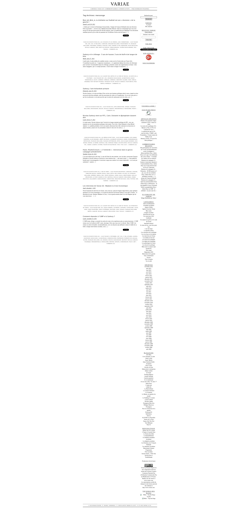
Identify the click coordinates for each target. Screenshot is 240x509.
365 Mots (148, 354)
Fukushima (93, 45)
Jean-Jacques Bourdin (127, 141)
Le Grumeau (148, 392)
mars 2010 (149, 317)
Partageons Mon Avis (148, 403)
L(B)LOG (148, 387)
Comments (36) (113, 49)
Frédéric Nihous (96, 175)
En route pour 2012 (94, 42)
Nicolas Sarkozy (90, 47)
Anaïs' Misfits (148, 360)
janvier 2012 (148, 277)
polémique (88, 241)
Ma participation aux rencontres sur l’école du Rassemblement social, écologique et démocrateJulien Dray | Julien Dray (148, 151)
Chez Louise (148, 365)
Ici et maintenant (148, 380)
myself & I (149, 248)
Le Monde (95, 142)
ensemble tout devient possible (94, 81)
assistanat (87, 238)
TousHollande (148, 457)
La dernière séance (149, 230)
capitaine (123, 207)
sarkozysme (110, 178)
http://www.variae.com (148, 487)
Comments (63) (132, 144)
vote (118, 144)
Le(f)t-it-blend (149, 399)
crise (129, 79)
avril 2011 (148, 293)
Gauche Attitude (148, 376)
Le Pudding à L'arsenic (149, 398)
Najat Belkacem (133, 45)
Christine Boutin (91, 173)
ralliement (93, 178)
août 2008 (148, 349)
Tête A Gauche (149, 259)
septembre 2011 (149, 284)
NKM (97, 47)
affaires (129, 236)
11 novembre (113, 236)
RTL (85, 144)
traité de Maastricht (109, 144)
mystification (122, 142)
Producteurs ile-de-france (148, 461)
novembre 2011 (149, 281)
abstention (121, 171)
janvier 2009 (148, 342)
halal (121, 175)
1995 (86, 43)
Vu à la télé (149, 261)
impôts (90, 211)
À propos (148, 24)
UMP (137, 178)
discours (112, 209)
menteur (110, 177)
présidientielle (96, 241)
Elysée (85, 239)
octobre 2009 (148, 326)
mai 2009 (148, 335)
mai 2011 (148, 292)
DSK (116, 173)
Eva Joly (124, 173)
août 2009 (148, 329)
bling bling (94, 238)
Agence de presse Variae (148, 209)
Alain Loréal (148, 358)
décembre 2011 (149, 279)
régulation (112, 211)
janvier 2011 (148, 299)
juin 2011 (148, 290)
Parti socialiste (149, 452)
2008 (99, 207)
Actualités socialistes (148, 205)
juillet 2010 (149, 309)
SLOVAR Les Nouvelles (148, 417)
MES (106, 142)
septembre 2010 (149, 306)
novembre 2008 (149, 345)
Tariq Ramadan (114, 47)
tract (131, 241)
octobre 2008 (148, 347)
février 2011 (149, 297)
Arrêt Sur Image (105, 139)
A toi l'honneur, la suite (148, 356)
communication (111, 238)
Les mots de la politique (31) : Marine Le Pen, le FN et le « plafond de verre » (149, 127)
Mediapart (124, 45)
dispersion (120, 238)
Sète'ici (149, 415)
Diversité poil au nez (148, 214)
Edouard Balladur (114, 43)
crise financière (93, 209)
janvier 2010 (148, 320)
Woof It (149, 424)
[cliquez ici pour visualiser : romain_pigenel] (148, 111)
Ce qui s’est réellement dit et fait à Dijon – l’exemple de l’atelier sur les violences (149, 156)
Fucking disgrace (148, 374)
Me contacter (148, 26)
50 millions (97, 43)
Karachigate (117, 239)
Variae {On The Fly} (148, 421)
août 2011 (148, 286)
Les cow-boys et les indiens (108, 42)
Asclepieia (148, 363)
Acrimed (126, 137)
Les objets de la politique (148, 241)
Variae (120, 4)
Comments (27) (129, 211)
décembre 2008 (149, 344)
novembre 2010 (149, 302)
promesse (108, 83)
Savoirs (149, 257)
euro (117, 209)
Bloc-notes (149, 211)
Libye (109, 45)
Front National (109, 175)
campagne (104, 43)
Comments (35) (110, 243)
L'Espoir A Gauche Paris (148, 432)
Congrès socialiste (148, 212)
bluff (95, 79)
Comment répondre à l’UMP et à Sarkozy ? (99, 216)
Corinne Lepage (101, 173)
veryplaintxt (122, 505)
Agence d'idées (149, 207)
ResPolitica (149, 414)
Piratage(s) (149, 407)
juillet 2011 (149, 288)
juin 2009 (148, 333)
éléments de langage (130, 238)
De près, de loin (148, 367)
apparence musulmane (114, 78)
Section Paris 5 (149, 455)
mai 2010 (148, 313)
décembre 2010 (149, 300)
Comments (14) (114, 180)
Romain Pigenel (150, 467)
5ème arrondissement (148, 203)
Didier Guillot (148, 371)
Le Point (95, 177)
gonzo (116, 175)
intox (118, 141)
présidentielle (119, 108)
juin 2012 (148, 268)
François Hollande (97, 141)
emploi (134, 79)
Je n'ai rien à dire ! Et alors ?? (149, 381)
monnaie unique (113, 142)
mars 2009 (149, 338)
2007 (89, 43)
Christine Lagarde (121, 79)
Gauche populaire (148, 378)
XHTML (145, 505)
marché (94, 211)
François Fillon (109, 81)
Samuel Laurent (92, 144)
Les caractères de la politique (148, 232)
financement (124, 43)
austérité (116, 207)
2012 (92, 43)
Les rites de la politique (148, 245)
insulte (101, 108)
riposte (117, 241)
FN (129, 43)
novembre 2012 (149, 266)
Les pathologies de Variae (148, 243)
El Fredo (148, 372)
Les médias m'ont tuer (108, 137)
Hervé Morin (127, 175)
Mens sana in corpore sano (149, 246)
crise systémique (104, 209)
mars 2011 (148, 295)
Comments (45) (110, 110)
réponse (111, 241)
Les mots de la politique (148, 239)
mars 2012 (149, 274)
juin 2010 (148, 311)
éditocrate (87, 141)
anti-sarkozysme (119, 106)
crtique (127, 106)
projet (134, 108)
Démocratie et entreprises (148, 369)
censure (134, 171)
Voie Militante (148, 423)
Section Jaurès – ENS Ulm (149, 453)
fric (102, 175)
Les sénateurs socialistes (148, 446)
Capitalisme (130, 207)
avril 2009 (148, 336)
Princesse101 (148, 412)
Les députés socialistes (149, 441)
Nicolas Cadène (149, 401)
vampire (105, 180)
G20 (101, 239)
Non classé (149, 250)
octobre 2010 (148, 304)
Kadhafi (99, 45)
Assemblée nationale (116, 139)
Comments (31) (116, 83)
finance (122, 209)
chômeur (112, 79)
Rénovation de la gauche (148, 254)
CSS (150, 505)
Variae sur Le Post (149, 419)
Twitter (132, 178)
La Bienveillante (148, 389)
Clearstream (102, 238)
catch (136, 207)
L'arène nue (149, 385)
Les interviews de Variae (148, 236)
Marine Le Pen (116, 45)
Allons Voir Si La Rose (149, 430)
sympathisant (124, 241)
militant (124, 239)
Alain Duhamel (94, 139)
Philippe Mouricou (149, 405)
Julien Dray (149, 383)
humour (105, 239)
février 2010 (148, 318)
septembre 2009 (149, 327)
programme (127, 108)
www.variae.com (148, 480)
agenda (135, 236)
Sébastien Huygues (120, 178)
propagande (105, 241)
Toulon (122, 211)
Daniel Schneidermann (130, 139)
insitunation (94, 108)
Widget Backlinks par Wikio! (148, 198)
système (100, 144)
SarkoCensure (101, 178)
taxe (117, 211)
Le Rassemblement (149, 435)
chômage (106, 79)
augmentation (126, 78)
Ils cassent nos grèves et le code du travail (114, 76)
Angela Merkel (108, 207)
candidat (100, 79)
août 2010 (148, 308)
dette (112, 173)
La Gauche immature (148, 390)
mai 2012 (148, 270)
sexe (128, 178)
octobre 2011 (148, 283)
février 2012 (148, 275)
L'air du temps (104, 171)
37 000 (124, 236)
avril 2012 (148, 272)
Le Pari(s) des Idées (148, 434)
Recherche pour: (148, 15)
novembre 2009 (149, 324)
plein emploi (129, 81)
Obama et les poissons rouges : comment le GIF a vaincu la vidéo (149, 122)
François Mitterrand (109, 141)
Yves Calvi (124, 144)
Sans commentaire (123, 42)
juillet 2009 (149, 331)
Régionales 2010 (148, 252)
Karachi (105, 45)
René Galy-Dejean (104, 47)
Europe (119, 173)
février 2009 (148, 340)
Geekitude (148, 218)
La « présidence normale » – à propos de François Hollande (148, 176)
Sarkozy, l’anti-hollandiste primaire (96, 88)
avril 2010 (148, 315)
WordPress (112, 505)
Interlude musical (148, 223)
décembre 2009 (149, 322)
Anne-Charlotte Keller (149, 362)
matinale (102, 142)
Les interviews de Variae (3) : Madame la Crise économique (105, 186)
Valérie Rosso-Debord (126, 47)
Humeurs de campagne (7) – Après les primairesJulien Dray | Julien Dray (148, 181)
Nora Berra (127, 177)
